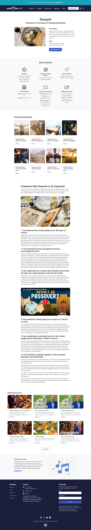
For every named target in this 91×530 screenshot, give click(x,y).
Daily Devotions (55, 49)
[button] (31, 8)
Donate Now (72, 8)
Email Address (62, 495)
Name (60, 490)
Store (63, 8)
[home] (13, 8)
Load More (45, 449)
